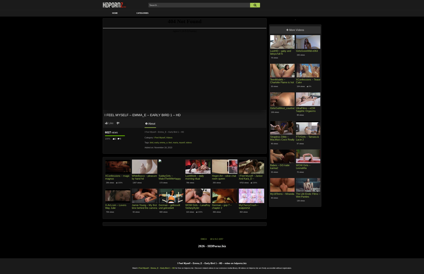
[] (255, 5)
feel (170, 142)
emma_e (164, 142)
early (156, 142)
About (151, 123)
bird (151, 142)
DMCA (204, 239)
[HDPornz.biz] (115, 5)
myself (182, 142)
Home (115, 13)
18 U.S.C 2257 (216, 239)
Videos (169, 138)
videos (189, 142)
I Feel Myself (159, 138)
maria (175, 142)
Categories (142, 13)
